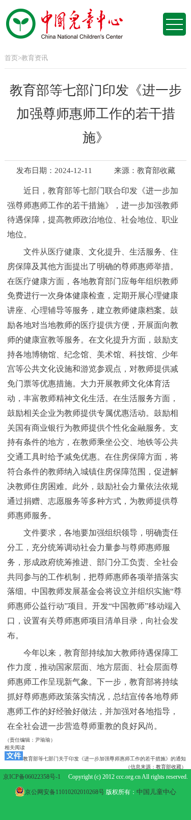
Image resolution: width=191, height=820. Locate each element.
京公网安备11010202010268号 (65, 792)
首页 (11, 58)
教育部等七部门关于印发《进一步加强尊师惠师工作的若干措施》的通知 (104, 758)
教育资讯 (34, 58)
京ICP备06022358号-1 (32, 776)
